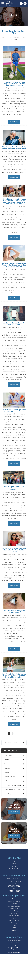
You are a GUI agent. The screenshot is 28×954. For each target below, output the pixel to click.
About (14, 863)
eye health (7, 772)
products (6, 781)
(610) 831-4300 (14, 948)
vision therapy (8, 755)
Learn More (14, 812)
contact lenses (8, 764)
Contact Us (14, 836)
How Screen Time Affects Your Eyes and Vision (14, 323)
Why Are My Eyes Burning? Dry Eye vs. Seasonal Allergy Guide (14, 147)
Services (14, 866)
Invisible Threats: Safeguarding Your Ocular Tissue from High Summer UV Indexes (14, 265)
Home (14, 861)
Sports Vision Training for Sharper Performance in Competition (14, 487)
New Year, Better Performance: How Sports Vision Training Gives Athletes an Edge (14, 675)
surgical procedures (10, 776)
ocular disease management (12, 789)
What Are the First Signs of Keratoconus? (14, 611)
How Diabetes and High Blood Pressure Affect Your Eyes (14, 410)
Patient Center (14, 868)
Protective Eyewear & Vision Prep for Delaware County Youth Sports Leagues (14, 83)
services (6, 759)
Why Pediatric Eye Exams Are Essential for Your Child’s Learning (14, 550)
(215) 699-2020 (14, 886)
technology (7, 794)
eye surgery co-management (13, 785)
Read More (14, 122)
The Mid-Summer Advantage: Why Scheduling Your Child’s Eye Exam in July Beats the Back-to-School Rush (14, 201)
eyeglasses (7, 768)
